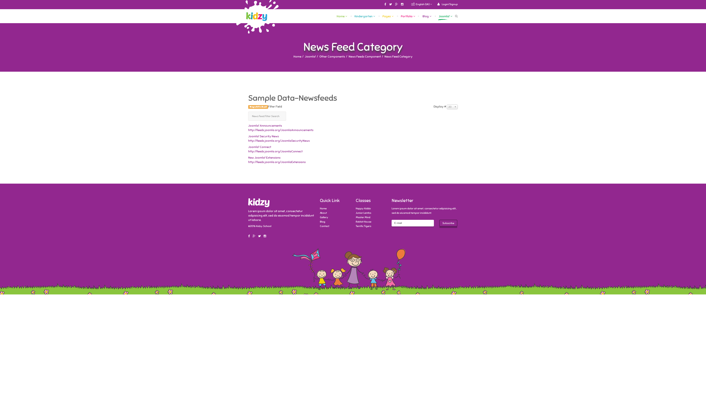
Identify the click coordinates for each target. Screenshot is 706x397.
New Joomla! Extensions (264, 158)
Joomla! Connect (259, 147)
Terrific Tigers (363, 226)
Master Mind (363, 217)
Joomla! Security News (263, 136)
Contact (324, 226)
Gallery (324, 217)
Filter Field (266, 106)
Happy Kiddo (363, 208)
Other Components (332, 56)
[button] (447, 4)
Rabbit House (363, 221)
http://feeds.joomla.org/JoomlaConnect (275, 151)
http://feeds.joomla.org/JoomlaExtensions (277, 162)
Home (341, 16)
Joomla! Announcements (265, 126)
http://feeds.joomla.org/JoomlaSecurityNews (279, 141)
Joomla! (444, 16)
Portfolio (407, 16)
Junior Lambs (363, 212)
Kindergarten (363, 16)
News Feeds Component (365, 56)
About (323, 212)
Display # (440, 106)
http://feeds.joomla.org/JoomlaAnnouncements (280, 130)
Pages (386, 16)
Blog (425, 16)
